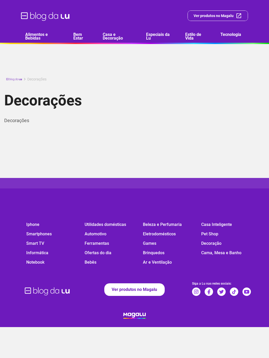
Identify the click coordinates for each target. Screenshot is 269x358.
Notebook (35, 262)
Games (149, 243)
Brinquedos (153, 252)
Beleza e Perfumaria (162, 224)
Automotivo (95, 233)
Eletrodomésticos (159, 233)
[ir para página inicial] (45, 15)
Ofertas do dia (98, 252)
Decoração (211, 243)
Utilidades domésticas (105, 224)
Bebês (90, 262)
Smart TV (35, 243)
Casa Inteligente (216, 224)
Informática (37, 252)
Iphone (32, 224)
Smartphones (39, 233)
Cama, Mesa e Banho (221, 252)
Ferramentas (97, 243)
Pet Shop (209, 233)
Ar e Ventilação (157, 262)
